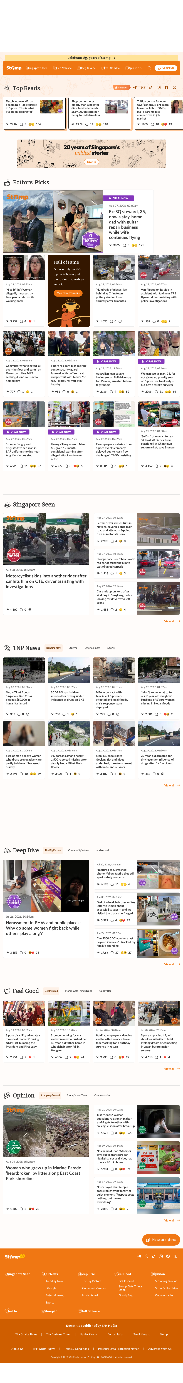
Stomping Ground (166, 1281)
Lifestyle (51, 1288)
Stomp (164, 1334)
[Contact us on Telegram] (135, 87)
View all (169, 621)
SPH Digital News (44, 1348)
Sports (50, 1302)
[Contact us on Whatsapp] (143, 87)
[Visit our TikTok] (150, 87)
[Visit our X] (174, 87)
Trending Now (54, 1281)
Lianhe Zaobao (89, 1334)
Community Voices (94, 1288)
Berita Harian (116, 1334)
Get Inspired (126, 1281)
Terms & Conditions (76, 1348)
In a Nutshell (90, 1295)
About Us (17, 1348)
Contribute (168, 68)
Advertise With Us (160, 1348)
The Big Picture (91, 1281)
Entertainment (55, 1295)
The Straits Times (26, 1334)
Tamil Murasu (141, 1334)
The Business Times (58, 1334)
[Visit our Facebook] (166, 87)
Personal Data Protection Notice (118, 1348)
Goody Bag (125, 1295)
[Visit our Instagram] (158, 87)
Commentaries (164, 1295)
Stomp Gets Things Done (130, 1288)
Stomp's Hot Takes (166, 1288)
